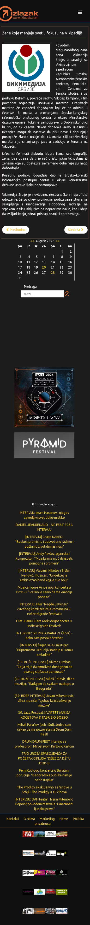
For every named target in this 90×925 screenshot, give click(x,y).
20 (44, 267)
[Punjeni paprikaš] (39, 911)
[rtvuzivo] (61, 911)
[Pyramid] (44, 445)
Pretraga (30, 287)
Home (64, 819)
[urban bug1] (61, 853)
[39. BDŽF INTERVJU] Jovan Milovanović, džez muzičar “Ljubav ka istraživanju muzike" (44, 700)
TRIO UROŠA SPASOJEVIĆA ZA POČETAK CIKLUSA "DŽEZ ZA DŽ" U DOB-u (44, 758)
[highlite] (28, 891)
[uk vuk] (39, 872)
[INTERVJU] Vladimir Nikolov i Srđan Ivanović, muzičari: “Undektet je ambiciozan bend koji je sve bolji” (44, 575)
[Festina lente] (28, 911)
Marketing (47, 819)
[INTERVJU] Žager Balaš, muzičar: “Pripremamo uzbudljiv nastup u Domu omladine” (44, 650)
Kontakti (12, 819)
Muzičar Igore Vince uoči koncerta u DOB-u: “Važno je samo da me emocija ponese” (44, 592)
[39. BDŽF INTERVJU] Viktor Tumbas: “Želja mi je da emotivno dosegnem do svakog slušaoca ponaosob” (44, 667)
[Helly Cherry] (50, 911)
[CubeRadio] (61, 872)
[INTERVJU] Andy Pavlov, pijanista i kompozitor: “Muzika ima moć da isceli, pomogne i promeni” (44, 558)
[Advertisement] (45, 330)
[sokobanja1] (39, 891)
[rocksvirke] (50, 891)
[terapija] (28, 853)
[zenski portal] (50, 872)
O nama (29, 819)
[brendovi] (39, 853)
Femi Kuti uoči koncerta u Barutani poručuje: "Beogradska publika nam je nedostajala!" (44, 775)
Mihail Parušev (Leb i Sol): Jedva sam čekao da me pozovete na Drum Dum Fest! (44, 729)
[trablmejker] (50, 853)
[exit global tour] (44, 398)
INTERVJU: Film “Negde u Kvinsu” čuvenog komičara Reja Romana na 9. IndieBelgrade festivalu (44, 609)
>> (57, 241)
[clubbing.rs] (61, 834)
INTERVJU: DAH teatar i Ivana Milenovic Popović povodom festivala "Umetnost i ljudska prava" (44, 804)
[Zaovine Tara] (39, 834)
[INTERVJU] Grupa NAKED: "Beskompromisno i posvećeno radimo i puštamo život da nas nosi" (44, 541)
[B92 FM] (28, 834)
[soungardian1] (28, 872)
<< (32, 241)
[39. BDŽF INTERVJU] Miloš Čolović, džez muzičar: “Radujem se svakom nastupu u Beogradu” (44, 683)
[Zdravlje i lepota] (61, 891)
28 (53, 273)
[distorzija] (50, 834)
